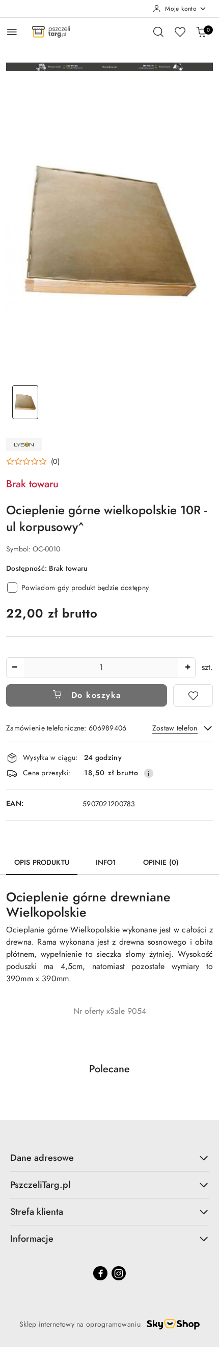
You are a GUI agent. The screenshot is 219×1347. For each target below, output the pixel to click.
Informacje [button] (31, 1238)
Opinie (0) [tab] (161, 862)
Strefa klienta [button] (36, 1211)
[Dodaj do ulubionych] (193, 695)
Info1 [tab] (106, 862)
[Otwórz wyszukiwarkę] (158, 31)
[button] (33, 461)
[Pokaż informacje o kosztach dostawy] (148, 773)
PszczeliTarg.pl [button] (40, 1184)
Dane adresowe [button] (42, 1157)
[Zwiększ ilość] (187, 668)
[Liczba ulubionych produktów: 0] (179, 31)
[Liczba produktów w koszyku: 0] (201, 31)
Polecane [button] (109, 1069)
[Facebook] (100, 1273)
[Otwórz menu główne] (12, 32)
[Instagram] (119, 1273)
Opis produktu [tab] (41, 862)
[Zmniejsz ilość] (14, 668)
